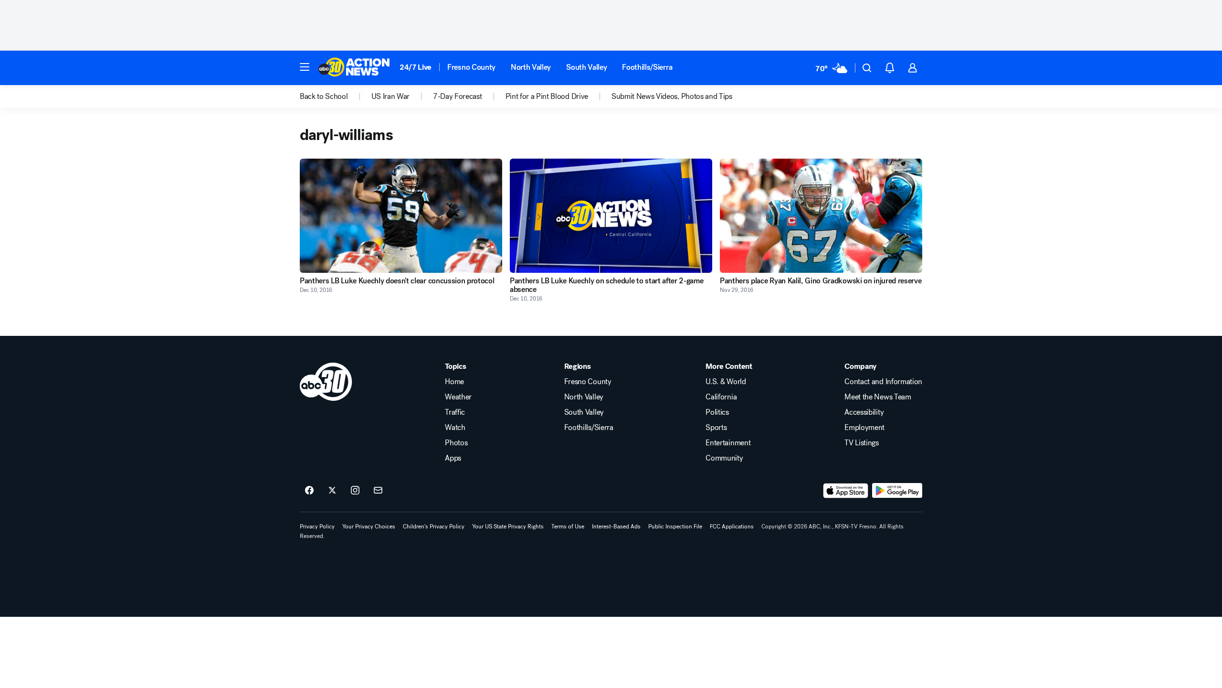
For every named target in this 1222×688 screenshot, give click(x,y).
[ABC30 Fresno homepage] (354, 67)
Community (724, 458)
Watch (455, 427)
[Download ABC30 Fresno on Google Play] (897, 490)
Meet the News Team (877, 397)
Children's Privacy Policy (433, 526)
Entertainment (728, 443)
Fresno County (471, 67)
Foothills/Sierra (647, 67)
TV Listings (861, 443)
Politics (717, 412)
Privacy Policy (317, 526)
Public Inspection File (675, 526)
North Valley (531, 67)
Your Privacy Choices (368, 526)
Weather (458, 397)
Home (454, 382)
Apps (453, 458)
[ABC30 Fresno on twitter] (332, 490)
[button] (305, 66)
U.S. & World (726, 382)
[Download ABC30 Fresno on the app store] (846, 490)
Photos (456, 443)
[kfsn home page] (326, 382)
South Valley (586, 67)
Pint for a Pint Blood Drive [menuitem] (547, 96)
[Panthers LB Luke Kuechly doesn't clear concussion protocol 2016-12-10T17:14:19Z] (401, 216)
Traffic (455, 412)
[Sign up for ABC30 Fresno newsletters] (378, 490)
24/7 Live (416, 67)
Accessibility (864, 412)
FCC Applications (732, 526)
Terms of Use (567, 526)
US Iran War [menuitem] (390, 96)
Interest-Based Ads (616, 526)
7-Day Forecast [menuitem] (457, 96)
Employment (864, 427)
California (721, 397)
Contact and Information (883, 382)
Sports (716, 427)
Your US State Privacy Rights (508, 526)
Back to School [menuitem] (324, 96)
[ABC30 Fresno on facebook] (309, 490)
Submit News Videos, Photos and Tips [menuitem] (671, 96)
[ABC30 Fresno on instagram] (355, 490)
